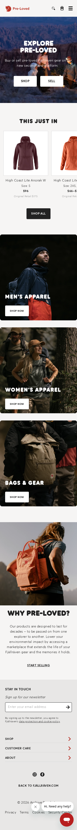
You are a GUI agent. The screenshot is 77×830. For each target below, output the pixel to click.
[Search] (53, 8)
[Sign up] (68, 707)
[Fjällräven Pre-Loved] (21, 8)
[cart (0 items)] (62, 8)
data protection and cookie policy (39, 721)
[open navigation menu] (70, 8)
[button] (25, 81)
